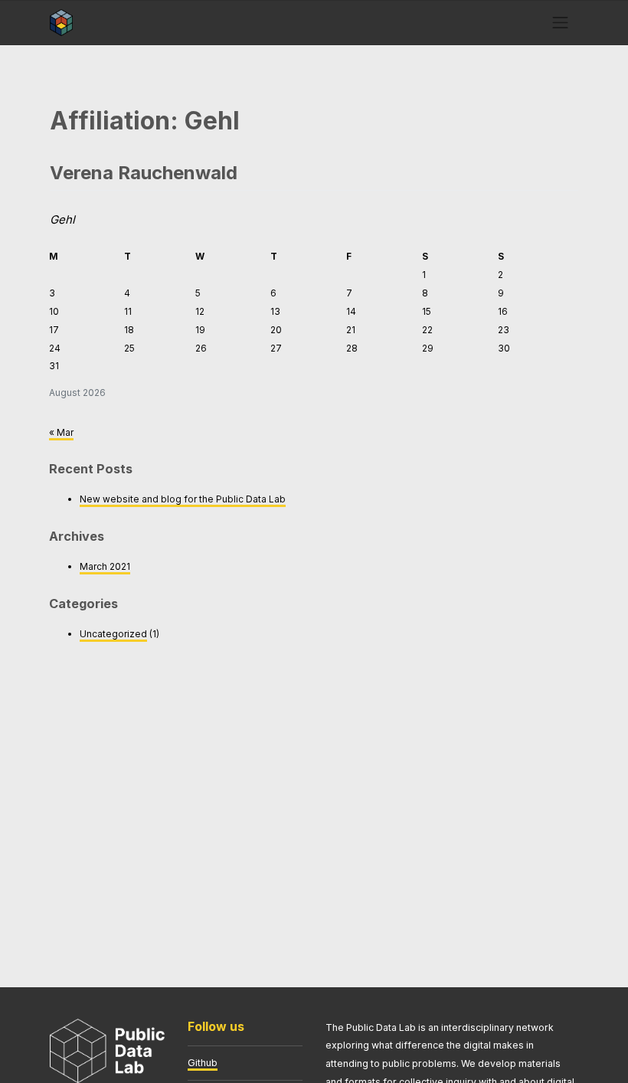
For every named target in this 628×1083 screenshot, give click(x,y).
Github (203, 1062)
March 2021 (105, 566)
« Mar (61, 432)
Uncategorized (113, 634)
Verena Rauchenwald (143, 173)
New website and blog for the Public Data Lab (183, 499)
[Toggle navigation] (560, 22)
